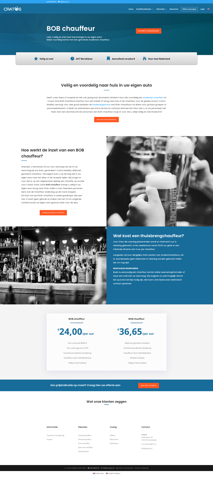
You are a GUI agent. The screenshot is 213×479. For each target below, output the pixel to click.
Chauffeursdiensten (143, 9)
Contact (49, 439)
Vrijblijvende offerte (53, 213)
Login (202, 9)
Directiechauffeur (84, 439)
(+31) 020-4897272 (148, 444)
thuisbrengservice (101, 104)
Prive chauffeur (84, 443)
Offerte (112, 435)
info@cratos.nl (146, 448)
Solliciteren (114, 443)
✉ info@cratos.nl (107, 468)
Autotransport (83, 451)
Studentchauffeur (84, 435)
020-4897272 (52, 2)
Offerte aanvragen (189, 9)
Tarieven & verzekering (55, 435)
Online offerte (149, 385)
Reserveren (174, 9)
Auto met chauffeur (85, 447)
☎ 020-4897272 (93, 468)
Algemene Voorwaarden (124, 468)
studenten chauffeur (153, 97)
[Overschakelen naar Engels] (208, 11)
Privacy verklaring (141, 468)
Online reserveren (106, 119)
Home (131, 9)
